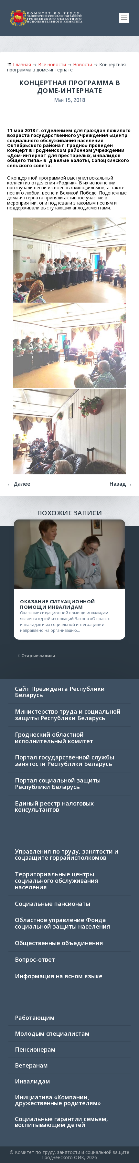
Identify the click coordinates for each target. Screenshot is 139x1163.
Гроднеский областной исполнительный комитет (54, 738)
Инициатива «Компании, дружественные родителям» (58, 1100)
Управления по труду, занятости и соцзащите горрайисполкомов (66, 854)
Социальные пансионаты (52, 903)
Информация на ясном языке (58, 976)
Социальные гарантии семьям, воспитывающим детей (61, 1122)
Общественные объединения (59, 943)
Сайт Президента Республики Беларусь (60, 692)
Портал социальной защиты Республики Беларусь (58, 783)
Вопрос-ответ (35, 959)
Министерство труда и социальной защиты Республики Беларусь (68, 714)
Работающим (35, 1017)
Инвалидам (32, 1081)
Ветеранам (31, 1065)
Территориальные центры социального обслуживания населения (56, 880)
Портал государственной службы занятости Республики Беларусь (64, 760)
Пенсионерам (35, 1049)
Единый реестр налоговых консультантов (54, 806)
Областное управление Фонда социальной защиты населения (62, 923)
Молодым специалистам (52, 1033)
